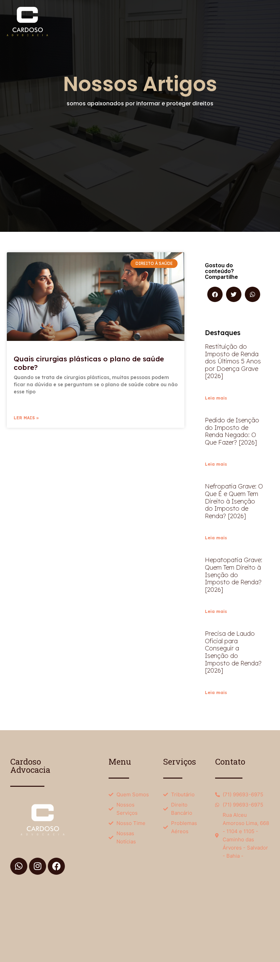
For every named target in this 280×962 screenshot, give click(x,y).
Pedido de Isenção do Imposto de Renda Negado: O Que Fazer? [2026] (232, 431)
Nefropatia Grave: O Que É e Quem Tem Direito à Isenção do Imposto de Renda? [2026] (234, 501)
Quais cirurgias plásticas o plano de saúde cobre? (89, 363)
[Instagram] (37, 866)
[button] (215, 294)
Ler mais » (26, 417)
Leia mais (216, 398)
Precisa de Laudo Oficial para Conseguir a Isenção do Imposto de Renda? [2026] (233, 652)
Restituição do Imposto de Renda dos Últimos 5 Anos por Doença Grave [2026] (233, 361)
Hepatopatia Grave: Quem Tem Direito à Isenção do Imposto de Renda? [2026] (233, 574)
